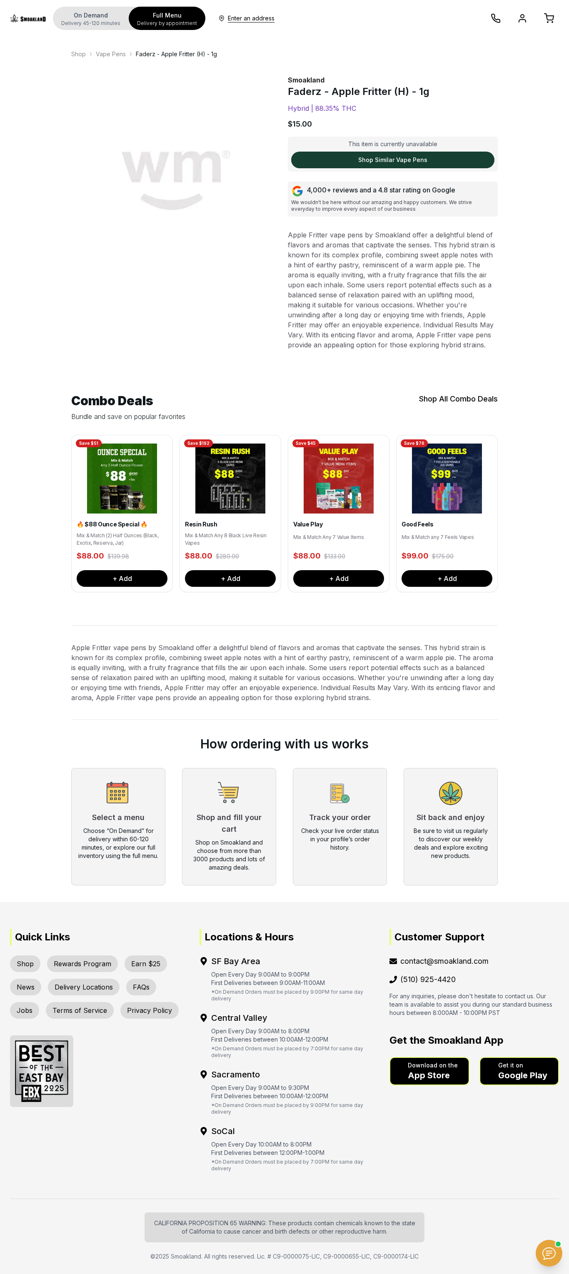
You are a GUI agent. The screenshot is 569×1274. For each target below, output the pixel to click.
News (26, 987)
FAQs (141, 987)
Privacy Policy (149, 1010)
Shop (78, 53)
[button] (429, 1071)
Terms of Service (79, 1010)
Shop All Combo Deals (458, 398)
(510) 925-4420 (428, 979)
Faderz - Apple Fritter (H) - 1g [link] (176, 53)
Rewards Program (82, 964)
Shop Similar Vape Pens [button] (392, 159)
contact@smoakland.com (444, 961)
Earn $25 (145, 964)
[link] (78, 54)
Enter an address (251, 18)
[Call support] (496, 18)
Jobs (24, 1010)
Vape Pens (111, 53)
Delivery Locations (84, 987)
